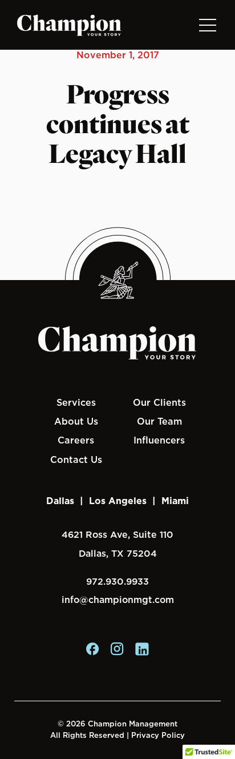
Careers (76, 440)
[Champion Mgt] (69, 25)
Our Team (159, 421)
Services (76, 402)
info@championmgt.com (118, 599)
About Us (76, 421)
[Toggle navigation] (207, 25)
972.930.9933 (117, 581)
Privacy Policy (158, 735)
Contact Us (76, 459)
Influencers (159, 440)
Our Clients (159, 402)
